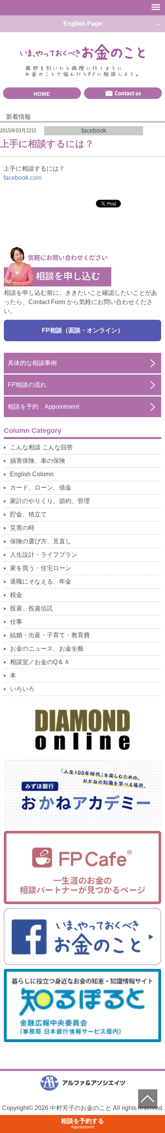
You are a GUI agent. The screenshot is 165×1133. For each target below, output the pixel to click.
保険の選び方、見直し (40, 541)
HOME (42, 94)
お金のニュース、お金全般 (47, 648)
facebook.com (22, 177)
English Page (82, 23)
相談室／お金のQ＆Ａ (40, 662)
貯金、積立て (28, 514)
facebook (93, 130)
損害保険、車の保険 (37, 460)
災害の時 (22, 528)
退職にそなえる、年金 (40, 581)
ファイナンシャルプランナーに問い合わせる (123, 93)
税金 (16, 595)
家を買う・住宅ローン (40, 568)
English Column (32, 474)
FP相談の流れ (27, 385)
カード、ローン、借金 (40, 487)
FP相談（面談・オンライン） (83, 330)
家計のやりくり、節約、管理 (50, 501)
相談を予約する (82, 1123)
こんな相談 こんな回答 (41, 447)
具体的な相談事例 (32, 363)
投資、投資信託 (31, 608)
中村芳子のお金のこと (82, 52)
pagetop (147, 1098)
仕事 (16, 621)
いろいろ (22, 689)
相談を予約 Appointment (43, 406)
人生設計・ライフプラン (44, 554)
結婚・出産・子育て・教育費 (50, 635)
